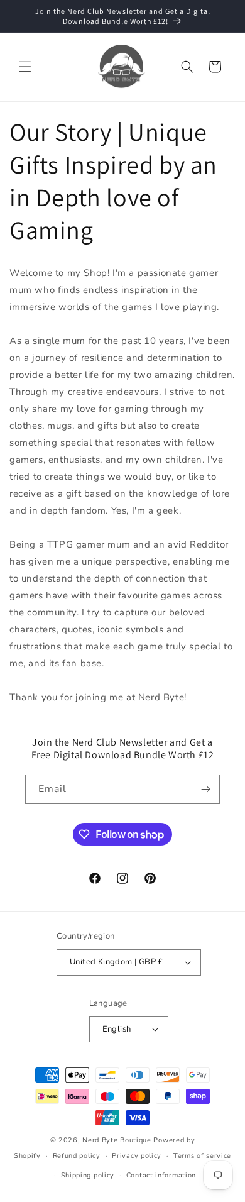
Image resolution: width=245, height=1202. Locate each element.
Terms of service (202, 1156)
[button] (25, 66)
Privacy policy (136, 1156)
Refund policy (77, 1156)
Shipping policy (88, 1175)
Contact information (161, 1175)
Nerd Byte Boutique (116, 1140)
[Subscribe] (205, 789)
